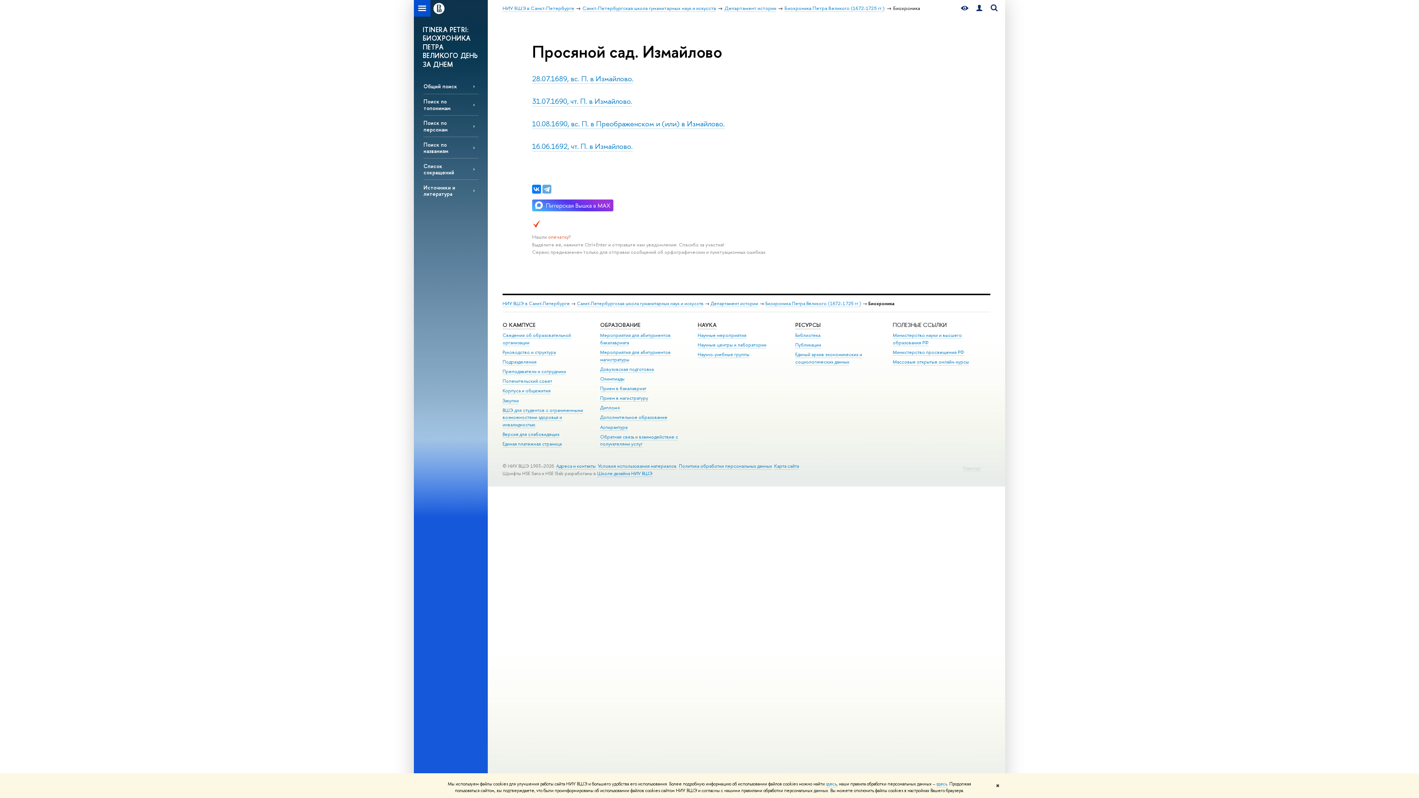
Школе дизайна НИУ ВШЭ (625, 473)
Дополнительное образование (633, 417)
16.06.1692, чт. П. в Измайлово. (582, 146)
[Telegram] (546, 189)
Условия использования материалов (637, 466)
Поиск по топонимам (436, 104)
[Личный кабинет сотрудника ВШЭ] (979, 8)
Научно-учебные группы (723, 354)
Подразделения (520, 362)
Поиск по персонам (435, 126)
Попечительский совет (527, 381)
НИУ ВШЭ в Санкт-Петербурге (536, 303)
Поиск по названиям (435, 147)
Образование (620, 325)
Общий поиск (440, 86)
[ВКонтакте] (536, 189)
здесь (831, 784)
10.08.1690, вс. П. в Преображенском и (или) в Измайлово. (628, 124)
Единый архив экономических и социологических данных (828, 358)
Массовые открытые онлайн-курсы (931, 362)
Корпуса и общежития (527, 391)
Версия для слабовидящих (531, 434)
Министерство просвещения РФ (928, 352)
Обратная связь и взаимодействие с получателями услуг (639, 440)
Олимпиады (612, 379)
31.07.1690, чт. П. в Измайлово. (582, 101)
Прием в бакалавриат (623, 388)
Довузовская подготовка (627, 369)
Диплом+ (610, 408)
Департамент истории (734, 303)
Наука (707, 325)
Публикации (808, 345)
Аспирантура (613, 427)
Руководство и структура (529, 352)
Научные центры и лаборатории (732, 345)
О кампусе (519, 325)
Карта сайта (786, 466)
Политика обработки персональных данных (725, 466)
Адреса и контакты (576, 466)
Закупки (511, 401)
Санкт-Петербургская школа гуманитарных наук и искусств (640, 303)
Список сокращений (438, 169)
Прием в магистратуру (624, 398)
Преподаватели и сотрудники (534, 371)
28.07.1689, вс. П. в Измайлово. (582, 78)
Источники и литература (439, 190)
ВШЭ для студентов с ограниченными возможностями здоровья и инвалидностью (543, 417)
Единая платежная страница (532, 444)
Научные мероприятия (722, 335)
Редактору (971, 468)
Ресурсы (808, 325)
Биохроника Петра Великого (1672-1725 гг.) (813, 303)
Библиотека (807, 335)
